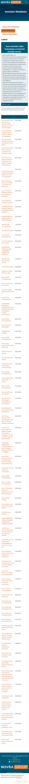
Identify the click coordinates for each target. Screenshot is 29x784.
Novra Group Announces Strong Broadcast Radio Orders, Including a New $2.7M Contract (7, 460)
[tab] (10, 27)
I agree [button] (25, 781)
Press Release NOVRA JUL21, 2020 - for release (7, 379)
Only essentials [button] (19, 781)
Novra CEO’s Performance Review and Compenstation (7, 572)
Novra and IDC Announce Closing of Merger (7, 741)
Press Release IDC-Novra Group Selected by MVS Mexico (7, 409)
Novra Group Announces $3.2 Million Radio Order (8, 345)
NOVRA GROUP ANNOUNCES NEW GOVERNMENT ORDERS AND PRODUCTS (7, 250)
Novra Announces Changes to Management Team (7, 725)
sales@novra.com (15, 761)
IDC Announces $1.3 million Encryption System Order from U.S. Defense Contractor (7, 688)
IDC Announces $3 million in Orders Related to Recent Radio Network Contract (7, 705)
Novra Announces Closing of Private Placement (6, 655)
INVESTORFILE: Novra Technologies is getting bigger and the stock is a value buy (7, 543)
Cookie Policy (18, 777)
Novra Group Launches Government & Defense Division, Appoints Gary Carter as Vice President (8, 124)
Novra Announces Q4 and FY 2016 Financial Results (7, 627)
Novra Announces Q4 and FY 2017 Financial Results (7, 506)
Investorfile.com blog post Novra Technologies (7, 469)
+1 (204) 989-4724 (15, 760)
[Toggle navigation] (26, 2)
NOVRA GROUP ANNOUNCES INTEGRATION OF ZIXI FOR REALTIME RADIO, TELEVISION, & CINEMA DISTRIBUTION (8, 309)
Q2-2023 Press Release (8, 230)
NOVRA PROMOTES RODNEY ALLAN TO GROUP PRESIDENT (7, 218)
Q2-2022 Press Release (8, 267)
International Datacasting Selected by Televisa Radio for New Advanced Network (7, 531)
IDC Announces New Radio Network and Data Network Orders (7, 733)
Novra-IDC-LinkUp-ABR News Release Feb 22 (8, 291)
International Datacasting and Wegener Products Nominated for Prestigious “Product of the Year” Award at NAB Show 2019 (7, 433)
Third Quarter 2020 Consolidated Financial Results (7, 365)
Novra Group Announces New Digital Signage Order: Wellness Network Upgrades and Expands (8, 419)
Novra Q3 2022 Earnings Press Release (6, 260)
